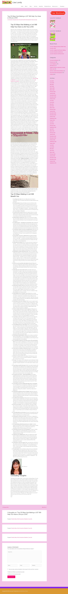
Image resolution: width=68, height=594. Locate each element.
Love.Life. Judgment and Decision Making (58, 50)
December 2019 (53, 157)
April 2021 (52, 129)
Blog (30, 6)
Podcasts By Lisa (47, 6)
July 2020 (52, 145)
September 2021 (53, 127)
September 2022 (53, 118)
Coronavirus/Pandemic (54, 60)
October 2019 (52, 161)
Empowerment (15, 19)
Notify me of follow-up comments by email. (16, 571)
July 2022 (52, 121)
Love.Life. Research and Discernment (57, 53)
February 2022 (52, 125)
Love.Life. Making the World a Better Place (58, 46)
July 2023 (52, 100)
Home (22, 6)
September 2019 (53, 162)
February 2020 (52, 154)
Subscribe (41, 6)
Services (35, 6)
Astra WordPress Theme (23, 591)
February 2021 (52, 132)
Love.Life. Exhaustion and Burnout (56, 51)
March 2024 (52, 89)
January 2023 (52, 111)
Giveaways (62, 6)
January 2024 (52, 93)
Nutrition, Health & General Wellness (57, 70)
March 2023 (52, 107)
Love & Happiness (53, 63)
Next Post (44, 507)
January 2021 (52, 134)
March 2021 (52, 130)
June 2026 (52, 82)
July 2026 (52, 80)
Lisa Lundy (17, 2)
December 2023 (53, 95)
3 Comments (9, 19)
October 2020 (52, 139)
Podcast (51, 74)
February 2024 (52, 91)
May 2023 (52, 104)
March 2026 (52, 88)
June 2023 (52, 102)
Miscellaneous (52, 65)
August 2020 (52, 143)
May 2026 (52, 84)
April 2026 (52, 86)
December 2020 (53, 136)
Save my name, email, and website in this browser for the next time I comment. (23, 569)
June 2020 (52, 146)
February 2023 (52, 109)
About (26, 6)
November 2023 (53, 97)
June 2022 (52, 123)
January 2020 (52, 155)
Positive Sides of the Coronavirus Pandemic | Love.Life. (21, 518)
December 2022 (53, 113)
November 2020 (53, 138)
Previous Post (5, 507)
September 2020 (53, 141)
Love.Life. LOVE (53, 48)
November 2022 (53, 114)
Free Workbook (58, 13)
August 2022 (52, 120)
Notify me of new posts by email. (14, 574)
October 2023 (52, 98)
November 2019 (53, 159)
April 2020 (52, 150)
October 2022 (52, 116)
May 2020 (52, 148)
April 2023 (52, 105)
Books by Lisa (54, 6)
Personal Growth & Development (25, 19)
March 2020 (52, 152)
